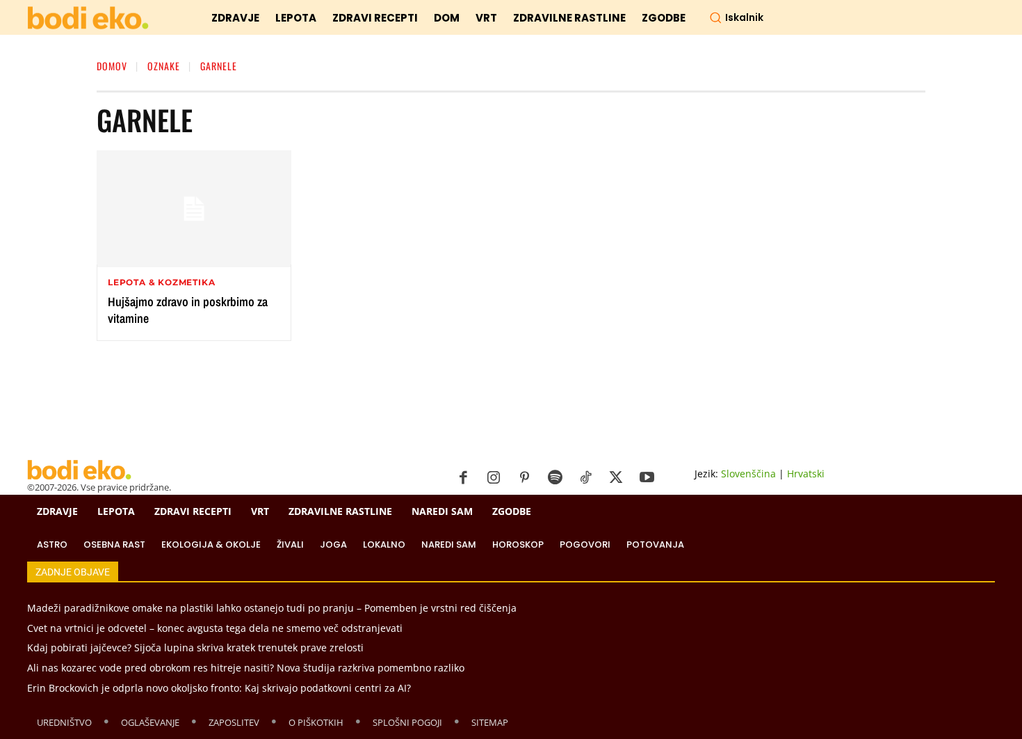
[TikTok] (585, 478)
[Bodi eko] (88, 18)
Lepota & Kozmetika (161, 282)
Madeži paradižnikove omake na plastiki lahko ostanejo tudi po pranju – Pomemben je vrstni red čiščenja (272, 607)
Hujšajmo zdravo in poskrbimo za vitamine (188, 309)
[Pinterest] (524, 478)
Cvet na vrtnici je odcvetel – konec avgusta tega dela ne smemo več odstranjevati (215, 628)
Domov (112, 65)
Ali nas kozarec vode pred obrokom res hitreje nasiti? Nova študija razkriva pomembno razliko (245, 667)
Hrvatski (806, 473)
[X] (616, 478)
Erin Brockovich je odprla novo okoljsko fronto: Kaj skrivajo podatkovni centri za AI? (219, 687)
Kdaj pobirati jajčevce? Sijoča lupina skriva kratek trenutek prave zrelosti (195, 647)
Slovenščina (748, 473)
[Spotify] (554, 478)
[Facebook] (463, 478)
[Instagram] (493, 478)
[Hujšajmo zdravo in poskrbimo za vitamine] (194, 208)
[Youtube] (646, 478)
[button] (736, 17)
